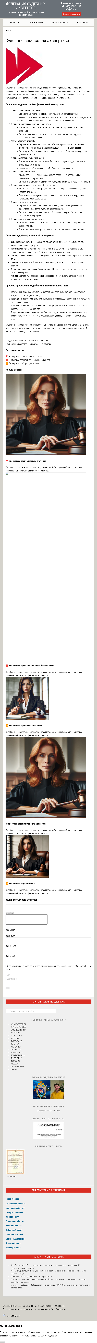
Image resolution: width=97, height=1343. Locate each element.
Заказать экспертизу (71, 14)
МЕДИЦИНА (15, 1033)
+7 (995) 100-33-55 (71, 6)
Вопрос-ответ (37, 22)
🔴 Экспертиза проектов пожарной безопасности (28, 360)
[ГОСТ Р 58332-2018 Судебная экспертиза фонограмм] (48, 1138)
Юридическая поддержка (48, 1001)
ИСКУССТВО (15, 1061)
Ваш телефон (11, 946)
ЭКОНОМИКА (16, 1047)
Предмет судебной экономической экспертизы (27, 340)
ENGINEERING (16, 1050)
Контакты (82, 22)
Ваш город (10, 956)
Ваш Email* (10, 929)
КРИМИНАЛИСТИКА (18, 1030)
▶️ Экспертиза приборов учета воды (22, 363)
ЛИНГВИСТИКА (16, 1058)
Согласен (2, 1341)
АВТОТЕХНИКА (16, 1035)
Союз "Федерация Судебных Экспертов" (47, 1309)
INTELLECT (14, 1064)
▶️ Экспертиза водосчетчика (20, 883)
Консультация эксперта (48, 1256)
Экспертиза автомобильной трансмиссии (26, 823)
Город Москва (12, 1199)
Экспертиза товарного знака (48, 1111)
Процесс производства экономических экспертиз (28, 344)
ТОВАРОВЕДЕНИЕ (17, 1066)
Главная (14, 22)
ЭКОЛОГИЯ (15, 1038)
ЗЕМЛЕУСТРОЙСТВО (18, 1027)
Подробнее (52, 1335)
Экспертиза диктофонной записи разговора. (34, 1276)
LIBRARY (8, 31)
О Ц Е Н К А (15, 1044)
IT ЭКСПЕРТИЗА (16, 1052)
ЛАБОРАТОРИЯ (16, 1041)
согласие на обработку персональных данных (34, 966)
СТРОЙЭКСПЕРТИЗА (18, 1024)
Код (12, 913)
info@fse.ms (71, 9)
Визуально (8, 913)
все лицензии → (12, 1176)
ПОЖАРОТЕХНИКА (18, 1055)
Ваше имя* (10, 936)
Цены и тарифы (59, 22)
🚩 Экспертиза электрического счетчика (24, 356)
